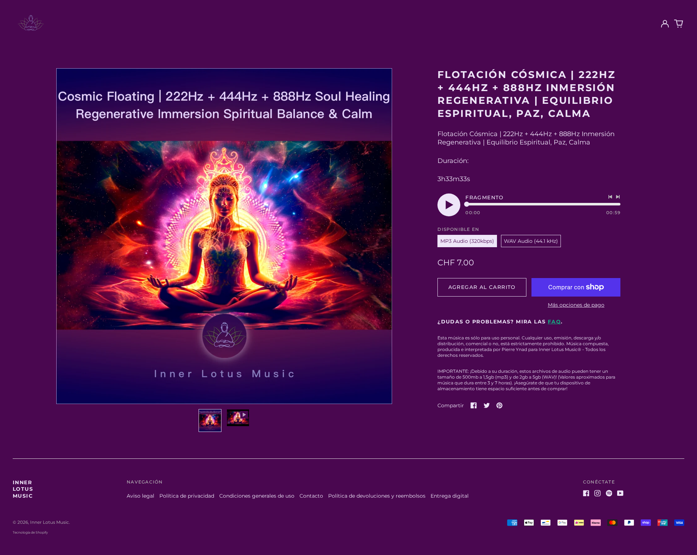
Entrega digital (450, 496)
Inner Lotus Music (23, 489)
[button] (679, 24)
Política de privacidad (186, 496)
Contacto (311, 496)
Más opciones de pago (576, 305)
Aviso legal (140, 496)
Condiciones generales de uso (256, 496)
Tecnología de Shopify (30, 532)
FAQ (554, 321)
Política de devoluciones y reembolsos (376, 496)
